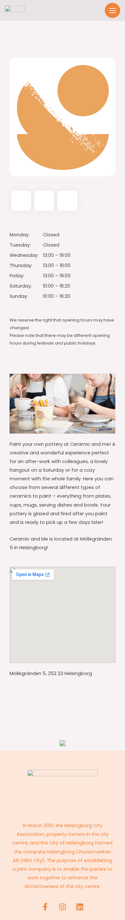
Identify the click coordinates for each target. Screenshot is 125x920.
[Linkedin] (80, 907)
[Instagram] (62, 907)
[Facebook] (45, 907)
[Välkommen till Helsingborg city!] (15, 10)
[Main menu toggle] (112, 10)
